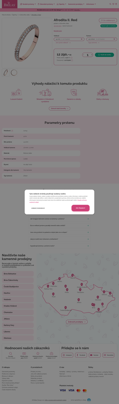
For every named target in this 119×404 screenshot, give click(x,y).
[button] (37, 208)
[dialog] (59, 202)
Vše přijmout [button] (80, 208)
